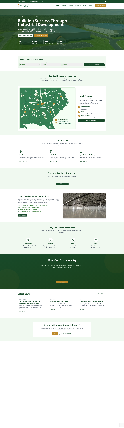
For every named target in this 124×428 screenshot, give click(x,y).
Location (21, 62)
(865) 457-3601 (22, 1)
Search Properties (95, 64)
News (84, 5)
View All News (101, 294)
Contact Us (55, 333)
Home (57, 5)
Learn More (22, 161)
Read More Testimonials (62, 282)
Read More (22, 311)
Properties (78, 5)
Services (71, 5)
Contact (90, 5)
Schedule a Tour (22, 215)
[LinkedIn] (105, 1)
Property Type (44, 62)
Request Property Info (100, 5)
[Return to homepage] (23, 6)
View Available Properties (25, 35)
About (63, 5)
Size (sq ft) (65, 62)
